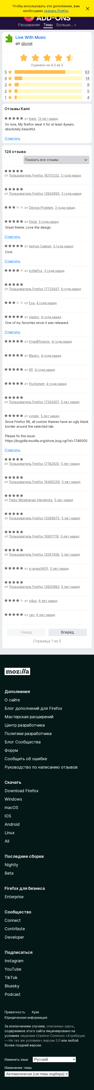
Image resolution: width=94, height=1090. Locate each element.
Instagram (14, 960)
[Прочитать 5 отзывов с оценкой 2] (48, 91)
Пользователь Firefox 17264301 (34, 402)
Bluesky (12, 986)
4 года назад (71, 289)
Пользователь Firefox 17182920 (34, 464)
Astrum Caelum (40, 246)
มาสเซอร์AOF (38, 568)
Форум (11, 750)
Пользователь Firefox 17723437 (34, 289)
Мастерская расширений (29, 716)
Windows (13, 799)
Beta (9, 873)
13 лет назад (48, 119)
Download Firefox (22, 790)
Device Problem (41, 208)
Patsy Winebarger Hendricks (30, 500)
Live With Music (31, 37)
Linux (10, 832)
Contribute (15, 928)
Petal (33, 222)
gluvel (26, 43)
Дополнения (17, 691)
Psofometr (36, 384)
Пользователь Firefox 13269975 (34, 518)
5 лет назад (70, 402)
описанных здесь (60, 1026)
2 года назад (71, 175)
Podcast (13, 994)
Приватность (15, 1012)
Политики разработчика (28, 733)
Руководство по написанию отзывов (41, 767)
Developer (14, 937)
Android (12, 824)
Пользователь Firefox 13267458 (34, 554)
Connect (13, 920)
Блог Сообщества (23, 742)
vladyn (34, 317)
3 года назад (71, 193)
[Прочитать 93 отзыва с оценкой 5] (48, 72)
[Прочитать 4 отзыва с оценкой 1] (48, 97)
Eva (31, 303)
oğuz (33, 601)
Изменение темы (18, 1068)
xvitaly (34, 416)
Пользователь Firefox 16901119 (34, 536)
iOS (8, 816)
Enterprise (14, 896)
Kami (32, 119)
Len (31, 615)
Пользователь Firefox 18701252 (34, 175)
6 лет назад (48, 601)
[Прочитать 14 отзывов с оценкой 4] (48, 78)
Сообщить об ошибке (26, 758)
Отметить (12, 138)
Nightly (11, 864)
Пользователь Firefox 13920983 (34, 587)
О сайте (12, 700)
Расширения (29, 24)
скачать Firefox (56, 11)
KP (31, 370)
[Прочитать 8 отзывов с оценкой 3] (48, 84)
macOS (11, 807)
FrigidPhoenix (39, 341)
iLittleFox (35, 271)
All (7, 841)
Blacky (34, 356)
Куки (35, 1012)
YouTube (13, 969)
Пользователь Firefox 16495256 (34, 482)
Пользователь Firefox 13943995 (34, 193)
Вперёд (67, 632)
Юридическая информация (26, 1017)
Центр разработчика (25, 725)
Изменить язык (16, 1059)
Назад (26, 632)
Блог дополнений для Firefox (33, 708)
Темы (48, 24)
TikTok (11, 977)
